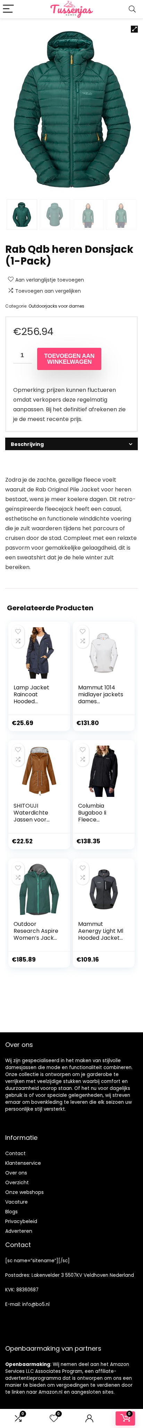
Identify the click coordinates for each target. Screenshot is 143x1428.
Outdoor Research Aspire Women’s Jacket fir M (37, 934)
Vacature (16, 1201)
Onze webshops (24, 1192)
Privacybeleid (21, 1221)
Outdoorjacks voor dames (56, 306)
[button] (134, 29)
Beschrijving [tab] (27, 444)
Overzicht (17, 1182)
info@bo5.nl (36, 1304)
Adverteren (18, 1231)
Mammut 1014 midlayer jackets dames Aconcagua (100, 697)
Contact (15, 1153)
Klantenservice (23, 1163)
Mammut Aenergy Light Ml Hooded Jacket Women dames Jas (100, 938)
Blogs (11, 1211)
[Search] (132, 9)
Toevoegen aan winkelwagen (69, 359)
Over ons (16, 1172)
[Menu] (8, 9)
